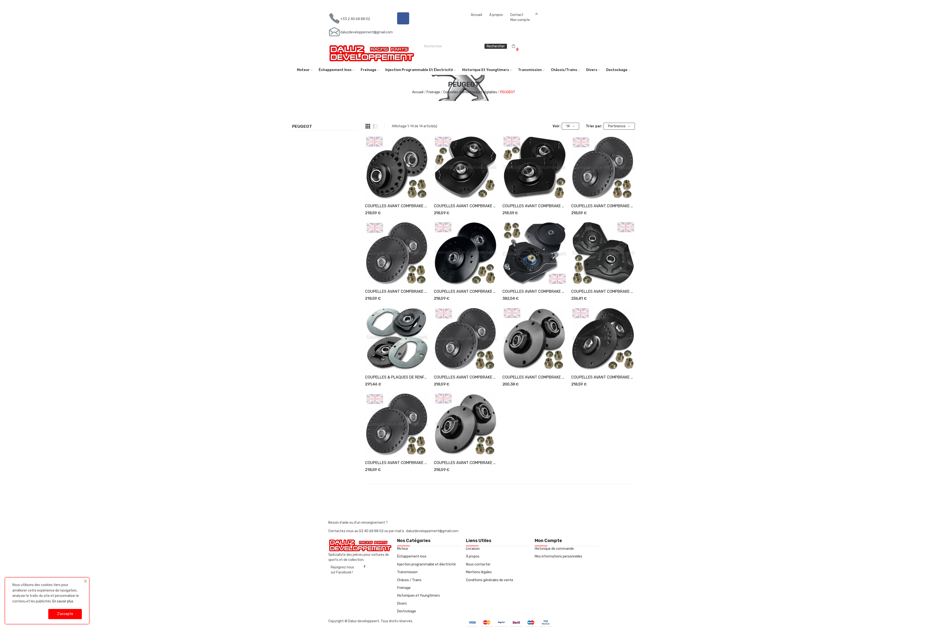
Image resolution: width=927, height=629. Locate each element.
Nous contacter (478, 564)
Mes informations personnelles (558, 556)
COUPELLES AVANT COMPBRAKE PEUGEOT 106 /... (603, 206)
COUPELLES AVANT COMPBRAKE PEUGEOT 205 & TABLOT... (397, 291)
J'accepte (65, 614)
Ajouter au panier (397, 190)
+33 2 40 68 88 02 (355, 19)
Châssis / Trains (409, 580)
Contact (516, 15)
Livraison (473, 549)
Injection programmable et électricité (426, 564)
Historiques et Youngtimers (418, 595)
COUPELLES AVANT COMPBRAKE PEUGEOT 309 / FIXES (466, 462)
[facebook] (364, 567)
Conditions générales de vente (489, 580)
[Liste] (375, 126)
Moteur (402, 549)
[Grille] (368, 126)
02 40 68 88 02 (371, 531)
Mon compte (520, 20)
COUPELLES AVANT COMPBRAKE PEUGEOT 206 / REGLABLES (534, 291)
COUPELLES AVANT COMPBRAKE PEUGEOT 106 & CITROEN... (397, 206)
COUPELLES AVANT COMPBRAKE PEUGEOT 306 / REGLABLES (603, 377)
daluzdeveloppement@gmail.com (366, 32)
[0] (513, 46)
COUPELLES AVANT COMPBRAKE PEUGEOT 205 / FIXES (466, 291)
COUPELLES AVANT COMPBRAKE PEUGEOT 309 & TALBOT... (397, 462)
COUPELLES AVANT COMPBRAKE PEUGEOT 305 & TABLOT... (466, 377)
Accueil (476, 15)
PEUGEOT (302, 126)
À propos (496, 15)
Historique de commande (554, 549)
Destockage (406, 611)
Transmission (407, 572)
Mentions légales (479, 572)
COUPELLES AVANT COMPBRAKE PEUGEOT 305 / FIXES (534, 377)
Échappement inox (412, 556)
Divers (402, 603)
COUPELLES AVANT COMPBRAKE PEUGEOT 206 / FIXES (603, 291)
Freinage (404, 588)
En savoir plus (62, 601)
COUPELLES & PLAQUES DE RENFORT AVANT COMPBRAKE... (397, 377)
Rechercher (496, 46)
